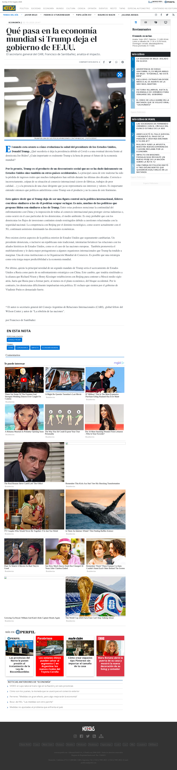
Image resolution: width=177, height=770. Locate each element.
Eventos (103, 8)
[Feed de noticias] (173, 15)
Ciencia (81, 8)
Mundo (60, 8)
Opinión (92, 8)
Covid (10, 347)
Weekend (81, 744)
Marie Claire (48, 744)
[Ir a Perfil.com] (170, 2)
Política (24, 8)
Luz (125, 744)
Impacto (35, 347)
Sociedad (36, 8)
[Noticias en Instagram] (156, 15)
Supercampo (106, 744)
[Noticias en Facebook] (161, 15)
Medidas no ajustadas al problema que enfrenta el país (36, 707)
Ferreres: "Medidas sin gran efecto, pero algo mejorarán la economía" (43, 696)
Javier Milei (31, 14)
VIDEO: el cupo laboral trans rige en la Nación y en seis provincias (41, 686)
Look (117, 744)
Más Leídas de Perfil (143, 119)
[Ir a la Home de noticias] (88, 728)
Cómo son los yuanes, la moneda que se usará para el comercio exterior (44, 691)
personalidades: (15, 336)
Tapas (122, 8)
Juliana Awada (130, 14)
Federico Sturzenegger (57, 14)
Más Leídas (138, 54)
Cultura (70, 8)
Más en (9, 632)
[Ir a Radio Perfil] (155, 2)
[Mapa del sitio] (101, 736)
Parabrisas (93, 744)
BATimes (153, 744)
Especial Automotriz (139, 8)
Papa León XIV (84, 14)
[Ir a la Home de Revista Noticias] (9, 8)
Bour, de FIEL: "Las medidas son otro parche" (31, 701)
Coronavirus (22, 347)
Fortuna (60, 744)
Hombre (70, 744)
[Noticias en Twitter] (167, 15)
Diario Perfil (25, 744)
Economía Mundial (50, 347)
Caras (36, 744)
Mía (132, 744)
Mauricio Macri (107, 14)
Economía (48, 8)
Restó (113, 8)
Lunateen (142, 744)
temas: (10, 344)
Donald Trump (14, 340)
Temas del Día (11, 14)
